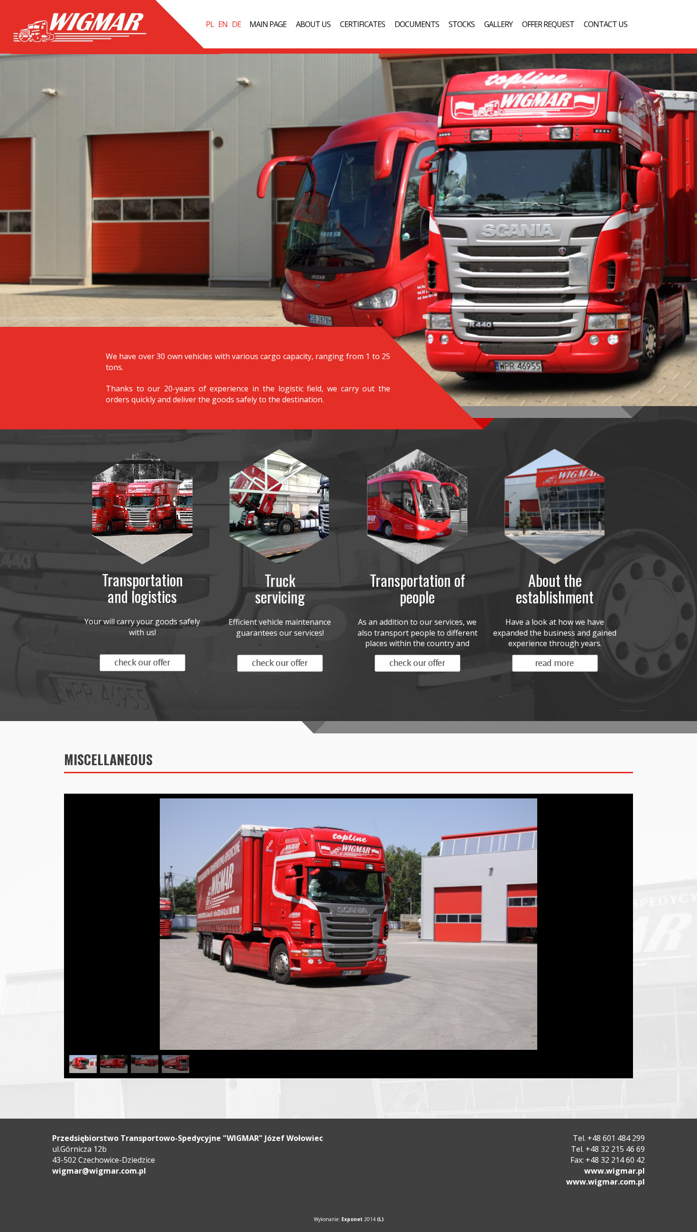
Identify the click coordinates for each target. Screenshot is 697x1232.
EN (223, 24)
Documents (416, 24)
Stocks (462, 24)
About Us (313, 24)
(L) (380, 1219)
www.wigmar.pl (614, 1171)
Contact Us (605, 24)
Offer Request (548, 24)
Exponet (352, 1219)
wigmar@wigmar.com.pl (99, 1171)
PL (210, 24)
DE (236, 24)
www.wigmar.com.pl (605, 1181)
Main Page (267, 24)
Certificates (362, 24)
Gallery (498, 24)
